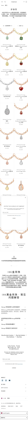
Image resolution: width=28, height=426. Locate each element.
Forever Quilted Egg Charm (21, 147)
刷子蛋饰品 (7, 146)
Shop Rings (19, 337)
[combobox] (14, 413)
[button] (26, 2)
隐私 (17, 406)
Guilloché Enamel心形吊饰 (21, 97)
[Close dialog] (25, 198)
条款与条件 (10, 406)
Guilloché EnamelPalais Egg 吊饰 (21, 121)
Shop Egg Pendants (20, 335)
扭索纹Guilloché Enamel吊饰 (21, 46)
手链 (16, 16)
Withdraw (3, 408)
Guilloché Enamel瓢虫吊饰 (21, 72)
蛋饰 (7, 121)
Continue (14, 367)
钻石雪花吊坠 (7, 96)
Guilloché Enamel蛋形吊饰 (7, 46)
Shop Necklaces (10, 337)
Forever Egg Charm (21, 171)
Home (2, 5)
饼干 (21, 406)
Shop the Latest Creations (7, 335)
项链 (20, 16)
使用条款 (3, 406)
